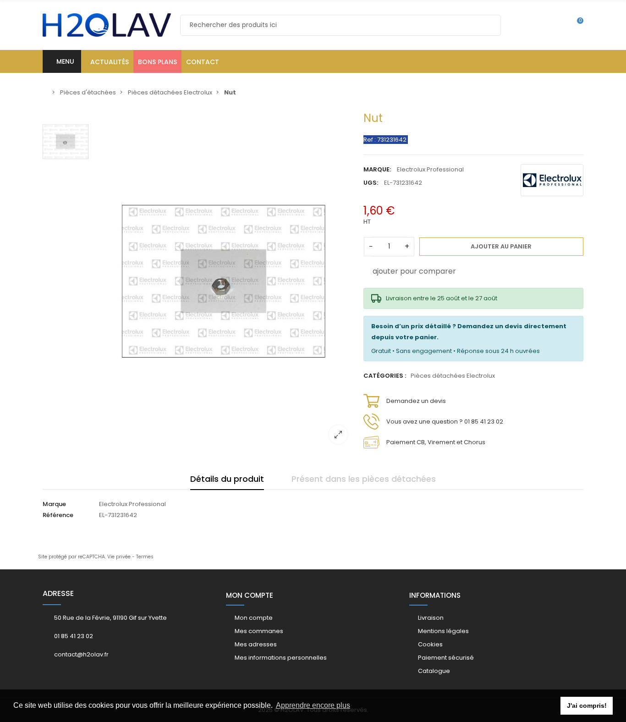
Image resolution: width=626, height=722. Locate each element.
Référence (58, 515)
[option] (223, 281)
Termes (145, 556)
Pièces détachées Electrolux (453, 375)
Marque (54, 504)
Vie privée (119, 556)
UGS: (370, 182)
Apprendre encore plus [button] (313, 705)
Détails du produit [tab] (227, 479)
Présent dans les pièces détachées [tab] (363, 479)
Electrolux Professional (430, 169)
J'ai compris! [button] (587, 705)
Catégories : (384, 375)
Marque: (377, 169)
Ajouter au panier (501, 246)
